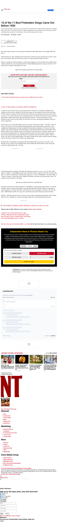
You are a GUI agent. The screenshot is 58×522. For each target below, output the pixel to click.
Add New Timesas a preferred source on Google (10, 42)
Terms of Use (7, 434)
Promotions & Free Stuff (10, 433)
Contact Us (6, 446)
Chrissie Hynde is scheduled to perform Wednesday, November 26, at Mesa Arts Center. (26, 205)
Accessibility (16, 468)
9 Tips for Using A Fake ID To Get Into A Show (13, 213)
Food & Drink (6, 416)
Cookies (10, 468)
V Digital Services (8, 465)
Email (21, 78)
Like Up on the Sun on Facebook (10, 224)
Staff (4, 450)
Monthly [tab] (30, 246)
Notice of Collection (26, 87)
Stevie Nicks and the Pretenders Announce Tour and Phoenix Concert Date (22, 97)
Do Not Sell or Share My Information (11, 474)
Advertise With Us (8, 429)
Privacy (34, 87)
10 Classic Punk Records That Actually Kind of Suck (15, 215)
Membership (6, 451)
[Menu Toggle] (2, 10)
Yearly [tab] (35, 246)
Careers (5, 444)
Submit (7, 513)
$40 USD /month (16, 257)
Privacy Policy (7, 436)
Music (5, 419)
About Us (5, 442)
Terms (31, 87)
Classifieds (6, 431)
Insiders (3, 494)
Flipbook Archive (7, 448)
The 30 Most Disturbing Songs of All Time (12, 218)
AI (20, 468)
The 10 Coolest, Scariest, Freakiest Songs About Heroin (16, 216)
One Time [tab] (23, 246)
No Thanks (3, 501)
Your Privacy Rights (26, 468)
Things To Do (6, 421)
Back (2, 513)
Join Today (3, 499)
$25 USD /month (41, 253)
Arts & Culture (7, 417)
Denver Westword (8, 459)
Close (2, 521)
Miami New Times (8, 461)
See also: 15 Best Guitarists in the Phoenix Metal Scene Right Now (18, 107)
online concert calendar (35, 209)
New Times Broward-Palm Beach (12, 463)
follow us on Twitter (25, 224)
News (4, 414)
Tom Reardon (6, 34)
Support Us (50, 10)
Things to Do (4, 493)
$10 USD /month (16, 253)
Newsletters (6, 423)
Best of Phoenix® (5, 496)
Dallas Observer (7, 457)
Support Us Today (29, 261)
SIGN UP (29, 85)
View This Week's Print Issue (8, 409)
